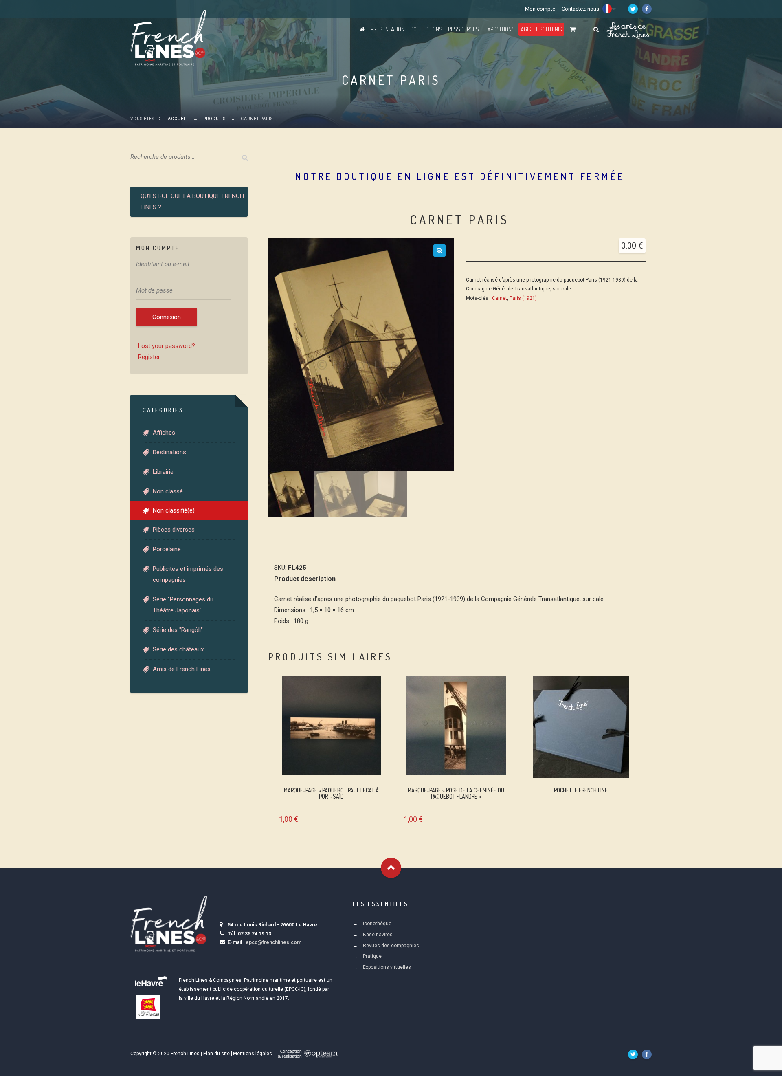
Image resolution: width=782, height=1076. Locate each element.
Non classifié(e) (174, 510)
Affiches (164, 432)
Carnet (499, 298)
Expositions (500, 29)
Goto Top (391, 868)
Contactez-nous (580, 9)
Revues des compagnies (391, 945)
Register (149, 357)
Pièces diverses (174, 529)
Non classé (168, 491)
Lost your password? (166, 346)
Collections (426, 29)
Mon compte (540, 9)
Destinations (169, 452)
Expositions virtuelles (387, 967)
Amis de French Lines (182, 669)
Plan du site (216, 1053)
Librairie (163, 471)
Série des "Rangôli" (178, 630)
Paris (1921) (523, 298)
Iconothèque (377, 923)
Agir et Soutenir (541, 29)
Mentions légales (252, 1053)
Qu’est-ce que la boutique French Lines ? (192, 201)
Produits (214, 119)
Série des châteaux (178, 649)
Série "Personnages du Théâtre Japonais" (183, 605)
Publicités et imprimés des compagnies (188, 574)
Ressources (463, 29)
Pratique (372, 956)
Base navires (378, 934)
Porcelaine (167, 549)
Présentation (387, 29)
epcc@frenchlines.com (273, 942)
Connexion (166, 317)
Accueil (178, 119)
